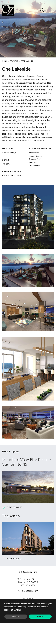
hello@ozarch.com (28, 590)
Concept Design (36, 159)
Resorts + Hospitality (11, 176)
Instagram (28, 598)
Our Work (14, 61)
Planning (33, 163)
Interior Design (35, 156)
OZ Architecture (28, 572)
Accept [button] (40, 616)
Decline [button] (15, 616)
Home (4, 61)
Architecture (34, 153)
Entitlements (34, 166)
